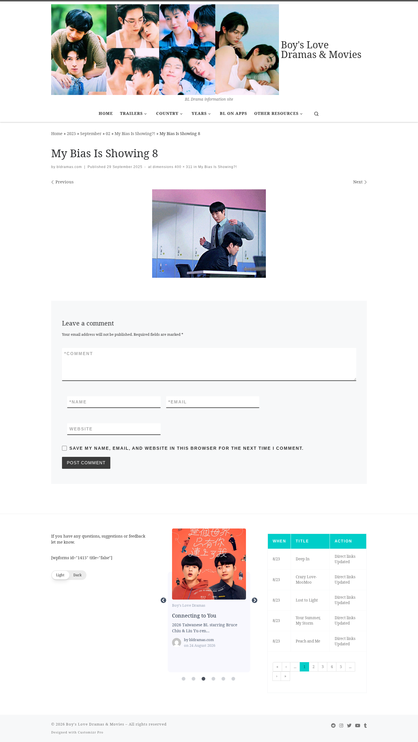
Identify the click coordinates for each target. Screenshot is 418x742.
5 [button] (341, 666)
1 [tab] (183, 679)
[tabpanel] (209, 600)
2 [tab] (193, 679)
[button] (68, 575)
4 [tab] (213, 679)
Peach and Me (308, 641)
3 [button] (323, 666)
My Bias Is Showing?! (135, 133)
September (91, 133)
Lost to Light (307, 600)
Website (81, 428)
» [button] (285, 676)
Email (177, 401)
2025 (71, 133)
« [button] (277, 666)
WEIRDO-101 (209, 563)
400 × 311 (183, 167)
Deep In (303, 558)
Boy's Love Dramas (188, 605)
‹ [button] (286, 666)
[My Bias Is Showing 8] (209, 233)
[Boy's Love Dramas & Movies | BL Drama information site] (165, 48)
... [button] (295, 666)
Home (57, 133)
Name (78, 401)
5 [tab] (223, 679)
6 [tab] (233, 679)
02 (108, 133)
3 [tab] (203, 679)
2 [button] (313, 666)
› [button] (276, 676)
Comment (78, 353)
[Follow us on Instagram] (341, 725)
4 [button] (332, 666)
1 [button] (304, 666)
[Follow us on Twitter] (349, 725)
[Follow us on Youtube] (357, 725)
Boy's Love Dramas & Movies (95, 724)
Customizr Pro (90, 732)
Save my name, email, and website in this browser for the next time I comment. (186, 448)
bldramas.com (69, 167)
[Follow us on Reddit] (333, 725)
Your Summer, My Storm (308, 620)
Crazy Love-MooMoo (306, 579)
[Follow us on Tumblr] (365, 725)
